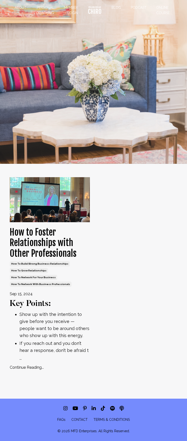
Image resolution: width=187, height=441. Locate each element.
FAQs (61, 420)
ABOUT (20, 7)
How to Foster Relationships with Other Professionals (43, 243)
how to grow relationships (29, 270)
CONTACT (79, 420)
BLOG (116, 7)
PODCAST (139, 7)
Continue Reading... (27, 367)
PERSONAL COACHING (45, 10)
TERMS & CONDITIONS (112, 420)
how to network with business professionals (40, 284)
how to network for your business (33, 277)
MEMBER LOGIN (71, 10)
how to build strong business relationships (39, 263)
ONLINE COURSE (163, 10)
